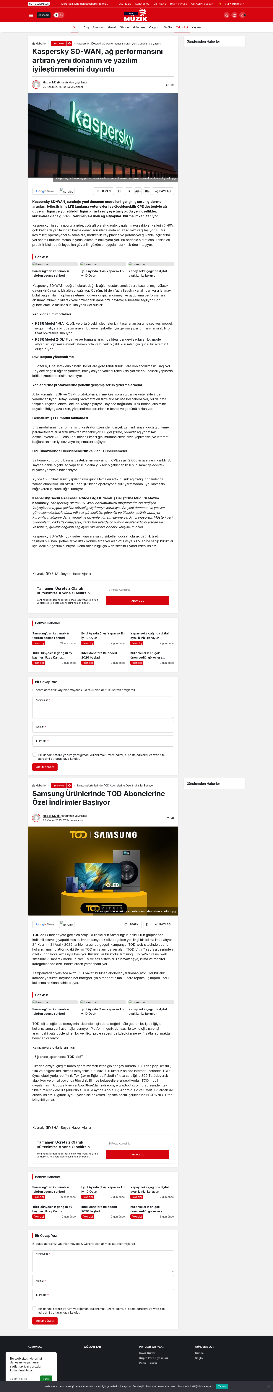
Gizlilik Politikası (18, 1378)
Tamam (222, 1386)
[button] (234, 15)
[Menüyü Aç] (31, 15)
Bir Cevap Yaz (46, 682)
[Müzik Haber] (136, 15)
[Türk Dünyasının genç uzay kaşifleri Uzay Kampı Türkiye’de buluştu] (54, 656)
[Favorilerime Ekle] (119, 191)
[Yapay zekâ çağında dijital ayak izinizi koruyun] (151, 270)
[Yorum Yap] (128, 191)
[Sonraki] (57, 3)
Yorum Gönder (44, 767)
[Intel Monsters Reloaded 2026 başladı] (103, 656)
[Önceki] (53, 3)
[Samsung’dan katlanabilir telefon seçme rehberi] (55, 270)
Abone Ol (43, 15)
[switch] (58, 15)
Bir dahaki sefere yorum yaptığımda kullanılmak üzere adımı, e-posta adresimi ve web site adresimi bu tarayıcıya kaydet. (101, 757)
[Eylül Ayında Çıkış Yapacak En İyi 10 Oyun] (103, 270)
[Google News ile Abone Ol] (45, 191)
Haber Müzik (52, 82)
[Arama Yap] (227, 15)
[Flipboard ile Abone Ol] (66, 191)
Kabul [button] (46, 1379)
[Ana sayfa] (74, 27)
